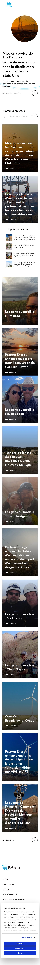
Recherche (4, 116)
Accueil (5, 879)
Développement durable (11, 899)
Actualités (7, 889)
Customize (19, 948)
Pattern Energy (15, 4)
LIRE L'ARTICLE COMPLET (12, 93)
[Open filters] (35, 116)
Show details (27, 937)
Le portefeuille (9, 894)
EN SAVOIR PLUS (8, 840)
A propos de (8, 884)
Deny (20, 953)
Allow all (20, 943)
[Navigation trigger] (32, 4)
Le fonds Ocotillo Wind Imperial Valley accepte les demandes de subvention (24, 255)
